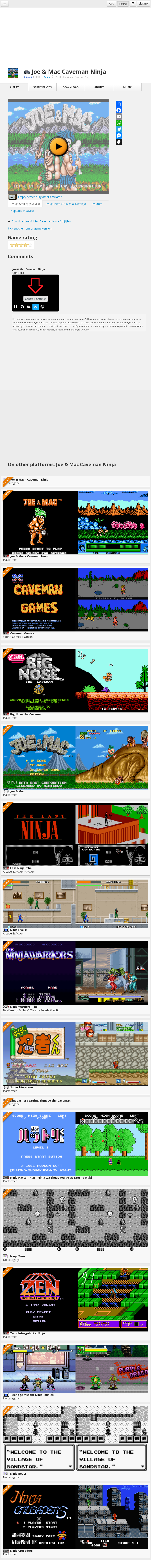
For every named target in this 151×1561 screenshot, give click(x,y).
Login (145, 3)
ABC (111, 4)
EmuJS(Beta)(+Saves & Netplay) (65, 204)
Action (47, 76)
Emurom (96, 204)
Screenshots (42, 87)
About (99, 87)
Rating (123, 4)
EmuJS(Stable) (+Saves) (25, 204)
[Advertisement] (75, 35)
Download (71, 87)
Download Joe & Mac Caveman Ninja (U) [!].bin (41, 221)
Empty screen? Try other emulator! (39, 197)
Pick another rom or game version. (30, 228)
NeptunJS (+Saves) (22, 211)
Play (15, 87)
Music (127, 87)
